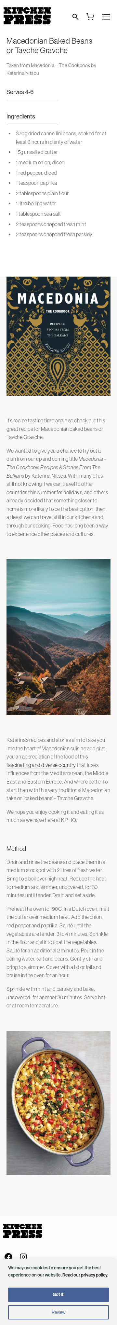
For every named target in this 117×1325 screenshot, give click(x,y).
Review (58, 1312)
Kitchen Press (27, 15)
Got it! (59, 1294)
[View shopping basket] (90, 16)
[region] (58, 1292)
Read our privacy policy (84, 1275)
